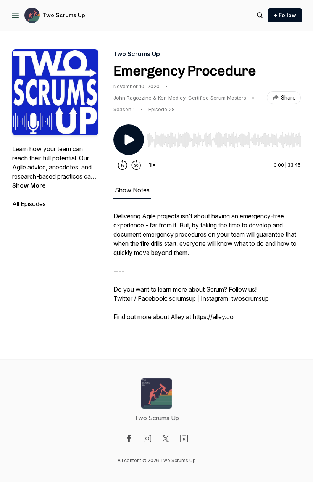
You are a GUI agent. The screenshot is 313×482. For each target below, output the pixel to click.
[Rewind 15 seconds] (122, 165)
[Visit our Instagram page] (147, 438)
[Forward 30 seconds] (136, 165)
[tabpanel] (207, 270)
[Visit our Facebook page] (129, 438)
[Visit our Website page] (184, 438)
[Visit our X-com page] (165, 438)
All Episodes (29, 204)
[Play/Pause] (128, 139)
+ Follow (285, 15)
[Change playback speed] (152, 165)
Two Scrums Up (64, 15)
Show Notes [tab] (132, 190)
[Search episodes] (260, 15)
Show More (29, 185)
